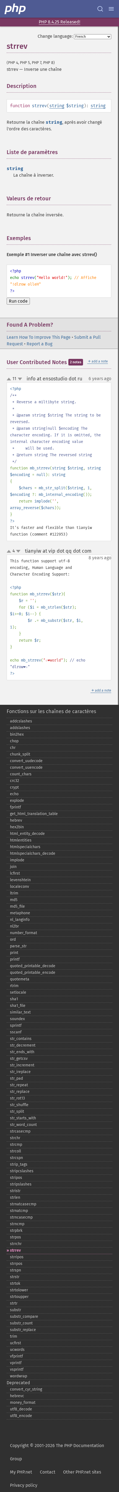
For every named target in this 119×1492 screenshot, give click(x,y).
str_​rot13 (17, 1098)
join (13, 866)
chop (14, 741)
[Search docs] (100, 8)
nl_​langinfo (20, 919)
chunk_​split (20, 754)
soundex (17, 1019)
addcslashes (21, 721)
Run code (18, 301)
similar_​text (20, 1012)
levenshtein (20, 880)
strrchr (16, 1243)
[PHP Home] (15, 9)
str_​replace (20, 1091)
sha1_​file (17, 1005)
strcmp (16, 1144)
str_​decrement (22, 1045)
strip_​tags (18, 1164)
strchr (15, 1138)
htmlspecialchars (25, 847)
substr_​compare (24, 1316)
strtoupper (19, 1296)
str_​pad (16, 1078)
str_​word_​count (23, 1124)
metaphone (20, 913)
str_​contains (21, 1038)
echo (14, 794)
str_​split (17, 1111)
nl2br (14, 926)
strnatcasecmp (23, 1204)
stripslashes (21, 1184)
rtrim (14, 985)
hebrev (16, 820)
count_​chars (21, 774)
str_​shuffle (19, 1105)
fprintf (15, 807)
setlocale (18, 992)
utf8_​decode (21, 1409)
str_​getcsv (19, 1058)
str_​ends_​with (22, 1052)
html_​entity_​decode (27, 833)
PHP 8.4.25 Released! (59, 22)
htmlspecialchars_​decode (32, 853)
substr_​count (21, 1323)
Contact (47, 1472)
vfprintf (16, 1356)
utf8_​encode (21, 1415)
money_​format (22, 1402)
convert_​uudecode (26, 761)
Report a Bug (39, 343)
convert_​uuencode (26, 767)
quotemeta (19, 979)
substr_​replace (23, 1329)
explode (17, 800)
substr (15, 1310)
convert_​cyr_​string (26, 1389)
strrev (15, 1250)
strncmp (17, 1224)
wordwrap (18, 1376)
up (10, 379)
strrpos (16, 1263)
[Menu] (111, 8)
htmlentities (21, 840)
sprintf (16, 1025)
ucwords (17, 1349)
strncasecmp (21, 1217)
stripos (16, 1177)
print (14, 952)
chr (12, 747)
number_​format (23, 933)
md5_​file (17, 906)
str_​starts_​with (23, 1118)
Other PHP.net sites (82, 1472)
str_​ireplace (20, 1071)
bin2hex (17, 734)
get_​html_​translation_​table (34, 813)
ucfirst (15, 1343)
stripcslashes (21, 1171)
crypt (14, 787)
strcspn (16, 1157)
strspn (15, 1270)
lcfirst (15, 873)
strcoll (15, 1151)
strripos (17, 1257)
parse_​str (18, 946)
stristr (15, 1191)
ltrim (14, 893)
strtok (15, 1283)
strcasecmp (20, 1131)
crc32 (14, 780)
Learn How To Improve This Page (39, 337)
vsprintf (17, 1369)
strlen (15, 1197)
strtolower (19, 1290)
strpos (15, 1237)
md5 (13, 899)
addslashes (20, 727)
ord (13, 939)
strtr (13, 1303)
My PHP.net (21, 1472)
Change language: (55, 36)
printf (15, 959)
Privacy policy (23, 1485)
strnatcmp (19, 1210)
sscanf (16, 1032)
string (56, 105)
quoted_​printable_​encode (32, 972)
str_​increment (22, 1065)
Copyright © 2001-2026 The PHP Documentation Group (57, 1452)
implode (17, 860)
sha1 (14, 999)
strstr (14, 1277)
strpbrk (16, 1230)
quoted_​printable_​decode (32, 966)
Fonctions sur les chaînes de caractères (51, 711)
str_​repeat (19, 1085)
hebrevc (17, 1396)
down (20, 379)
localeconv (19, 886)
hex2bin (17, 827)
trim (13, 1336)
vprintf (16, 1363)
